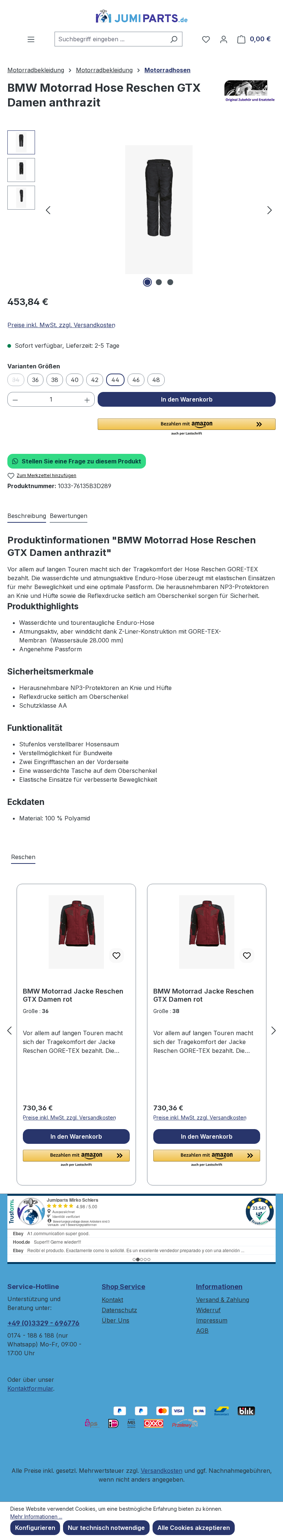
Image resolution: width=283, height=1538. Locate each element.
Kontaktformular (30, 1388)
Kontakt (112, 1299)
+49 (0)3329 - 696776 (43, 1323)
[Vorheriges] (47, 210)
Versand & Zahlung (222, 1299)
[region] (141, 209)
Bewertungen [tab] (68, 515)
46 (136, 379)
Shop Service (123, 1286)
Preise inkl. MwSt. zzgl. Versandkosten (61, 325)
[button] (187, 427)
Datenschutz (119, 1310)
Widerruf (208, 1310)
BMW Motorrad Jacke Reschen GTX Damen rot (73, 995)
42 (94, 379)
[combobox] (110, 39)
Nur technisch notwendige (106, 1527)
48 (156, 379)
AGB (202, 1330)
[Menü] (31, 39)
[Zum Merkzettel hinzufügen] (116, 955)
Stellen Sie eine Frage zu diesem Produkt (81, 461)
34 (18, 381)
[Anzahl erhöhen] (87, 399)
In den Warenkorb (187, 399)
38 (54, 379)
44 (115, 379)
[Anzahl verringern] (15, 399)
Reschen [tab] (23, 857)
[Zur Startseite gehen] (141, 16)
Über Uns (115, 1320)
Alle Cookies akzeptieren (193, 1527)
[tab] (26, 516)
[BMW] (250, 98)
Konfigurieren (35, 1527)
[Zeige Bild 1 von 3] (147, 282)
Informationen (219, 1286)
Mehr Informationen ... (36, 1516)
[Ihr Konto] (224, 39)
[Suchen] (173, 39)
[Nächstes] (269, 210)
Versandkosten (161, 1470)
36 (35, 379)
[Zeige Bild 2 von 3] (159, 282)
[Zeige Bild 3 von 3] (170, 282)
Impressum (211, 1320)
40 (74, 379)
